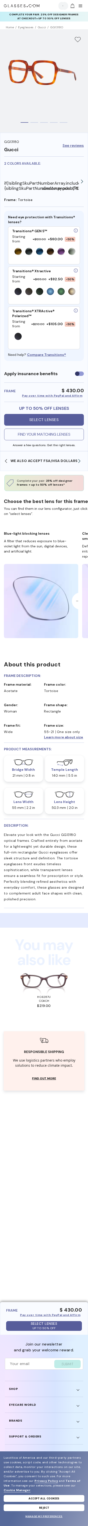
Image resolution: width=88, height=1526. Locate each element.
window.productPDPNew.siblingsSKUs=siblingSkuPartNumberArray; (60, 188)
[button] (64, 737)
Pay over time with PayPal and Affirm (52, 396)
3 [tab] (44, 122)
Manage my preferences (44, 1516)
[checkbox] (79, 373)
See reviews (73, 145)
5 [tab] (63, 122)
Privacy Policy (46, 1481)
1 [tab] (24, 122)
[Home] (22, 5)
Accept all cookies (44, 1498)
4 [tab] (54, 122)
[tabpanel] (44, 81)
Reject (44, 1507)
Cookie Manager (17, 1490)
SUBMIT (67, 1364)
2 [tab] (34, 122)
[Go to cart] (72, 5)
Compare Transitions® (46, 354)
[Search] (62, 6)
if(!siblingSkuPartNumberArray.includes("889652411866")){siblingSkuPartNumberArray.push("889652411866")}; (23, 186)
